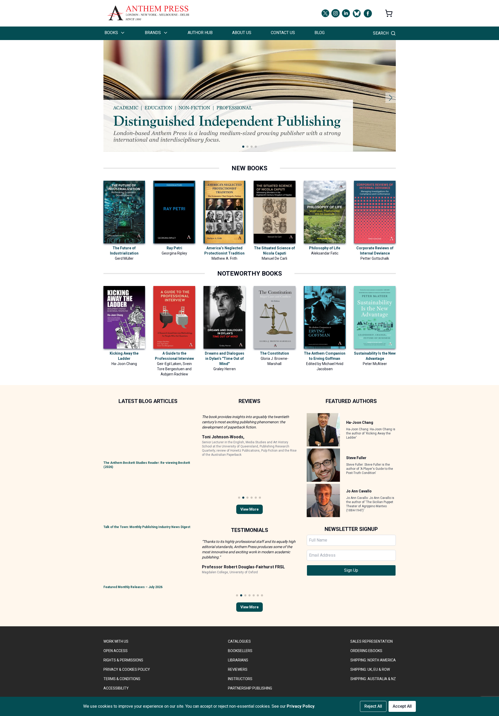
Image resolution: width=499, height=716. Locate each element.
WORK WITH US (115, 641)
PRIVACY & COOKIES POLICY (126, 669)
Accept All (402, 706)
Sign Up (351, 570)
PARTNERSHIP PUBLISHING (250, 688)
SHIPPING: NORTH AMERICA (373, 660)
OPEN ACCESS (115, 651)
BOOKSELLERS (240, 651)
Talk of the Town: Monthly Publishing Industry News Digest (146, 527)
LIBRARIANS (238, 660)
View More (249, 509)
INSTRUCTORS (240, 679)
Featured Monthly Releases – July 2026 (132, 587)
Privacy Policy (300, 706)
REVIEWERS (237, 669)
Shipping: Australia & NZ (373, 679)
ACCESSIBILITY (116, 688)
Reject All (373, 706)
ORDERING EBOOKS (366, 651)
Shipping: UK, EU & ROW (370, 669)
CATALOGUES (239, 641)
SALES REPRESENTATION (371, 641)
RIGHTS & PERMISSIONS (123, 660)
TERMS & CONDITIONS (121, 679)
